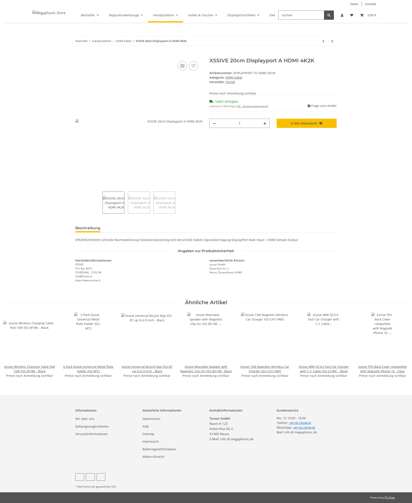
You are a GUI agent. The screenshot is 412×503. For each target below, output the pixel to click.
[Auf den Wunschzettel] (193, 65)
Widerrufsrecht (153, 457)
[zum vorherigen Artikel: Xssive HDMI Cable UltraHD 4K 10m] (323, 41)
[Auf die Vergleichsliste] (182, 65)
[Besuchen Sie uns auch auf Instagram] (101, 477)
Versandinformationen (91, 434)
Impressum (150, 441)
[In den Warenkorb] (78, 55)
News (354, 4)
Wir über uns (84, 419)
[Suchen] (329, 15)
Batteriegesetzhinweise (159, 449)
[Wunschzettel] (352, 15)
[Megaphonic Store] (48, 13)
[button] (342, 15)
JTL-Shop (390, 497)
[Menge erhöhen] (265, 123)
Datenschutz (151, 419)
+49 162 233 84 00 (304, 428)
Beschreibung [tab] (87, 228)
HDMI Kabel (233, 77)
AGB (145, 426)
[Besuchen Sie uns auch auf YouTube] (90, 477)
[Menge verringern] (214, 123)
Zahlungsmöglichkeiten (92, 426)
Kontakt (370, 4)
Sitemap (148, 434)
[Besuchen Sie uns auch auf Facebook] (79, 477)
